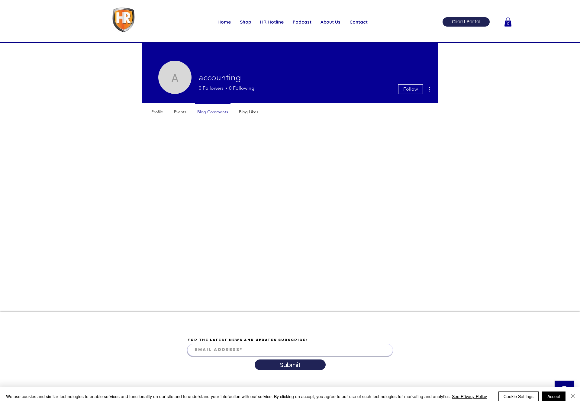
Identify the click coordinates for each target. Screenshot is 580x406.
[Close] (572, 396)
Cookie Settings (518, 396)
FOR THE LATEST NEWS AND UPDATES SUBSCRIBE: (248, 339)
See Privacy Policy (469, 396)
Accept (553, 396)
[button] (508, 22)
